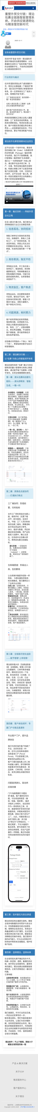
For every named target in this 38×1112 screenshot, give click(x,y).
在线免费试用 (20, 3)
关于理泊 (20, 1096)
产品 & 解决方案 (19, 1063)
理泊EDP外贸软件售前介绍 (18, 29)
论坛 (5, 29)
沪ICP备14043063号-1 (27, 1107)
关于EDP (20, 1072)
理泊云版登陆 (30, 3)
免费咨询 (12, 3)
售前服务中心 (19, 1080)
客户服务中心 (19, 1088)
